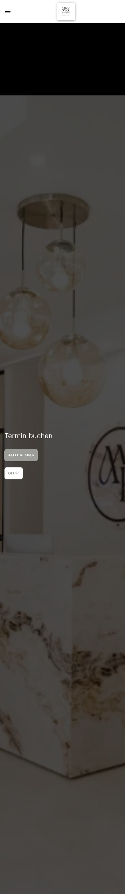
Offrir (13, 473)
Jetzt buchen (21, 455)
